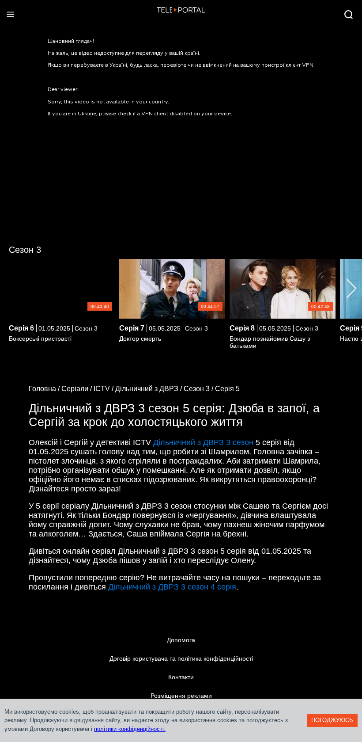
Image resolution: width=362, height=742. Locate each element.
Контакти (181, 677)
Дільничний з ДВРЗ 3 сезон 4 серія (172, 586)
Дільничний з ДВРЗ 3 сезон (203, 442)
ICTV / (104, 388)
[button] (352, 288)
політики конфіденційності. (130, 729)
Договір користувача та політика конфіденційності (181, 658)
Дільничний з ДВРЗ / (149, 388)
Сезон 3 (25, 250)
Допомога (181, 639)
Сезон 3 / (199, 388)
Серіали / (77, 388)
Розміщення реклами (181, 695)
